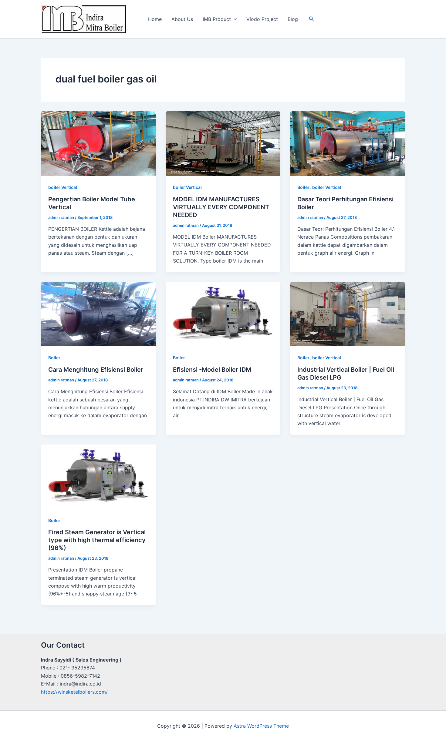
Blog (293, 19)
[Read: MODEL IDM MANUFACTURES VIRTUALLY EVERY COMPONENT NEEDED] (223, 143)
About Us (182, 19)
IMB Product (217, 19)
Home (155, 19)
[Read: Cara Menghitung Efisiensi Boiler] (98, 313)
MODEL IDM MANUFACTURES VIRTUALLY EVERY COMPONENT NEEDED (221, 207)
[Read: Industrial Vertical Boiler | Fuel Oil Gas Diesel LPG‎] (347, 313)
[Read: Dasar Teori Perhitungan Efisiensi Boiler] (347, 143)
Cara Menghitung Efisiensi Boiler (95, 369)
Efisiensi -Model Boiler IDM (212, 369)
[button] (234, 19)
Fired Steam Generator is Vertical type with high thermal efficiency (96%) (97, 540)
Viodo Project (262, 19)
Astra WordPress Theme (261, 726)
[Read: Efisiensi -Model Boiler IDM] (223, 313)
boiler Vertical (62, 187)
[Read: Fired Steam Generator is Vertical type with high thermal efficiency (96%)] (98, 476)
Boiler (303, 187)
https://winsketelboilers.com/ (74, 692)
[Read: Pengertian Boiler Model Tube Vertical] (98, 143)
